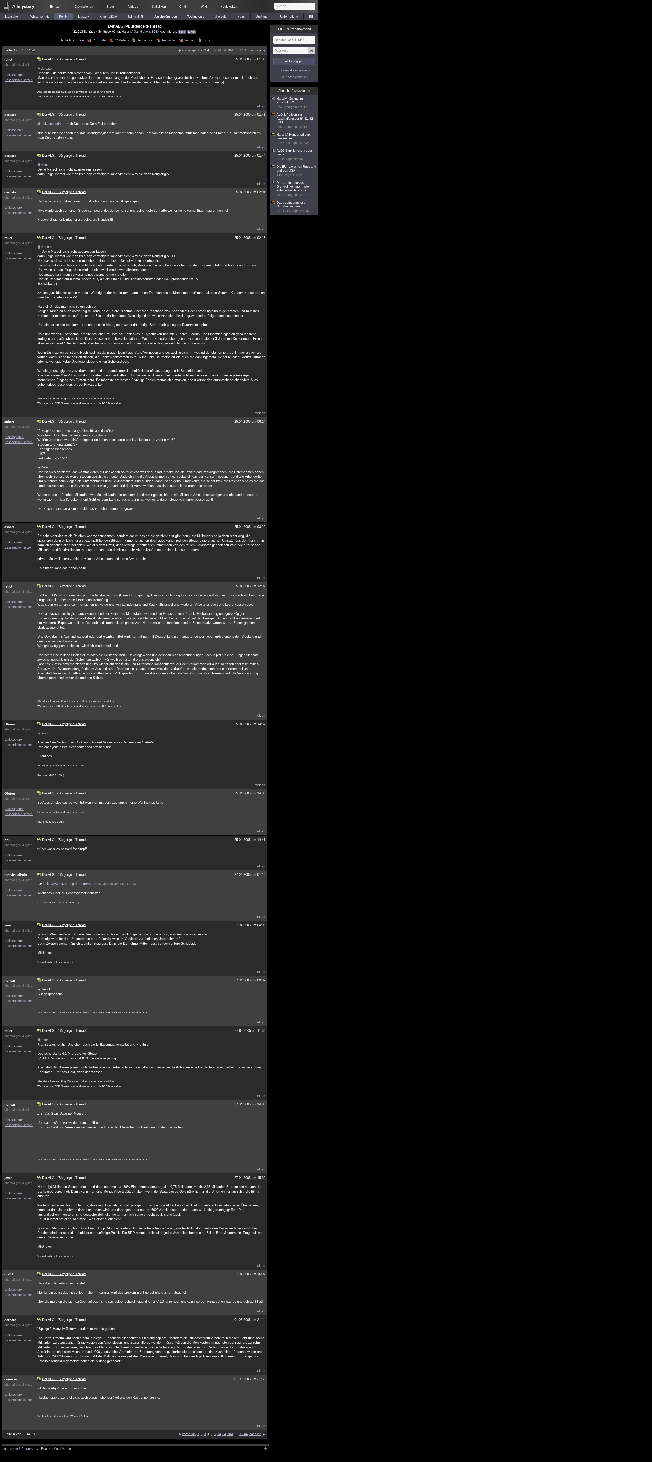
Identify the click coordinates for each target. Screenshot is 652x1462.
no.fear (9, 980)
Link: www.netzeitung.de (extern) (67, 884)
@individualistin (49, 124)
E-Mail (191, 31)
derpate (10, 115)
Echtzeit (55, 6)
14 (219, 50)
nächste (255, 50)
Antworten (169, 40)
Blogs (111, 6)
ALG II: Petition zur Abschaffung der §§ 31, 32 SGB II (295, 121)
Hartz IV (127, 31)
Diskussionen (83, 6)
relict (8, 59)
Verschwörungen (165, 16)
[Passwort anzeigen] (311, 53)
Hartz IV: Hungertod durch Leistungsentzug (295, 139)
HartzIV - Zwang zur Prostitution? (292, 103)
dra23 (8, 1274)
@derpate (44, 68)
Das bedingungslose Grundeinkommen (294, 207)
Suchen (189, 40)
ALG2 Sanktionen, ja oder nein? (294, 155)
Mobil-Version (63, 1449)
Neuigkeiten (228, 6)
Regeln (46, 1449)
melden (260, 106)
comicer (10, 1379)
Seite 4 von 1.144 (17, 50)
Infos (206, 40)
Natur (241, 16)
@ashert (98, 435)
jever (8, 925)
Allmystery (23, 6)
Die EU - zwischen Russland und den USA (296, 171)
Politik (63, 16)
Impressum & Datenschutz (21, 1449)
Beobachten (145, 40)
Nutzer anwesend (294, 29)
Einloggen (296, 61)
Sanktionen (142, 31)
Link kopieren (14, 75)
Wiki (204, 6)
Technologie (196, 16)
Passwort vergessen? (294, 70)
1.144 (243, 50)
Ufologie (221, 16)
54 (224, 50)
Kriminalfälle (108, 16)
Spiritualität (135, 16)
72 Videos (121, 40)
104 (230, 50)
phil (7, 840)
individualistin (15, 875)
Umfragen (262, 16)
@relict (42, 165)
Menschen (12, 16)
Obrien (9, 724)
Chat (182, 6)
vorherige (189, 50)
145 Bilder (99, 40)
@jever (42, 1040)
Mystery (83, 16)
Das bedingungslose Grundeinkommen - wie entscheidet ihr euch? (293, 189)
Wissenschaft (39, 16)
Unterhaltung (289, 16)
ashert (9, 422)
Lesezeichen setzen (19, 80)
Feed (182, 31)
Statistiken (159, 6)
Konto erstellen (297, 77)
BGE (154, 31)
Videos (133, 6)
